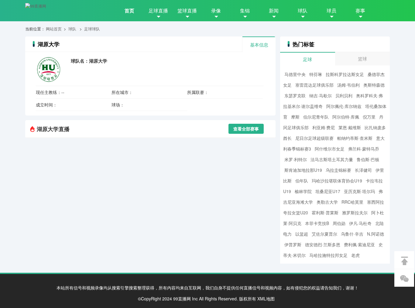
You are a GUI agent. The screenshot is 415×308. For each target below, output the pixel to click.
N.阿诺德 (375, 234)
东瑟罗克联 (295, 95)
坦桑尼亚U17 (327, 191)
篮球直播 (187, 10)
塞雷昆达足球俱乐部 (314, 85)
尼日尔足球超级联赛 (314, 138)
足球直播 (158, 10)
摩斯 (295, 117)
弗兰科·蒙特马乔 (363, 149)
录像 (216, 10)
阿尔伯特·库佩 (345, 117)
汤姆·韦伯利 (348, 85)
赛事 (360, 10)
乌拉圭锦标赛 (338, 170)
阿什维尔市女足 (330, 149)
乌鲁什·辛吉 (352, 234)
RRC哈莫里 (352, 202)
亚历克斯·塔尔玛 (359, 191)
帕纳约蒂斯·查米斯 (354, 138)
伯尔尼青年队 (316, 117)
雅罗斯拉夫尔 (355, 212)
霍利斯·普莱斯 (325, 212)
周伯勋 (339, 223)
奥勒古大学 (327, 202)
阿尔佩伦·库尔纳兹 (344, 106)
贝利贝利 (343, 95)
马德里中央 (295, 74)
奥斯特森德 (374, 85)
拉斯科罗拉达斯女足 (345, 74)
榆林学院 (303, 191)
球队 (302, 10)
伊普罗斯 (292, 244)
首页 (129, 10)
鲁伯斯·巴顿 (368, 159)
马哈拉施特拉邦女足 (328, 255)
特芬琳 (315, 74)
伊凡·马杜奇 (360, 223)
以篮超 (301, 234)
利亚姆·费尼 (323, 127)
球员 (331, 10)
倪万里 (369, 117)
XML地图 (266, 299)
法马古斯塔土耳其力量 (331, 159)
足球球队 (92, 29)
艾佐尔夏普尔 (324, 234)
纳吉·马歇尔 (320, 95)
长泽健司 (363, 170)
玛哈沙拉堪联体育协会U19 (337, 181)
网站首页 (54, 29)
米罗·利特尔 (295, 159)
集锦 (245, 10)
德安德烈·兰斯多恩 (322, 244)
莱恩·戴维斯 (349, 127)
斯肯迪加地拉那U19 (303, 170)
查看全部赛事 (246, 129)
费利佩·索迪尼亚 (359, 244)
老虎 (355, 255)
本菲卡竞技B (317, 223)
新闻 (274, 10)
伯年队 (301, 181)
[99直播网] (35, 6)
